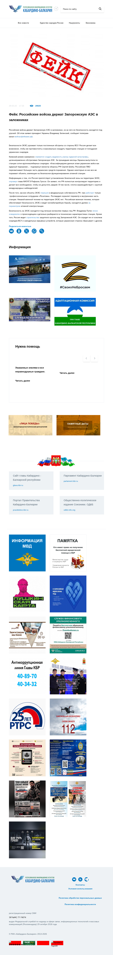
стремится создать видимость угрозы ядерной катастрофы (61, 157)
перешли (45, 193)
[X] (27, 233)
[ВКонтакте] (11, 233)
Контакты (80, 885)
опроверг (13, 181)
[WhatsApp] (34, 233)
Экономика (90, 23)
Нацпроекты (74, 23)
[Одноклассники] (19, 233)
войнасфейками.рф (24, 136)
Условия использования (80, 889)
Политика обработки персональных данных (80, 898)
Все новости (23, 23)
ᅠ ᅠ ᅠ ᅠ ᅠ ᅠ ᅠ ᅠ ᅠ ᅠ (80, 895)
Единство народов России (51, 23)
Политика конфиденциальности (80, 904)
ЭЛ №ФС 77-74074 (17, 917)
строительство (32, 217)
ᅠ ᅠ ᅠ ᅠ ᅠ (80, 892)
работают (90, 193)
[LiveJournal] (42, 233)
